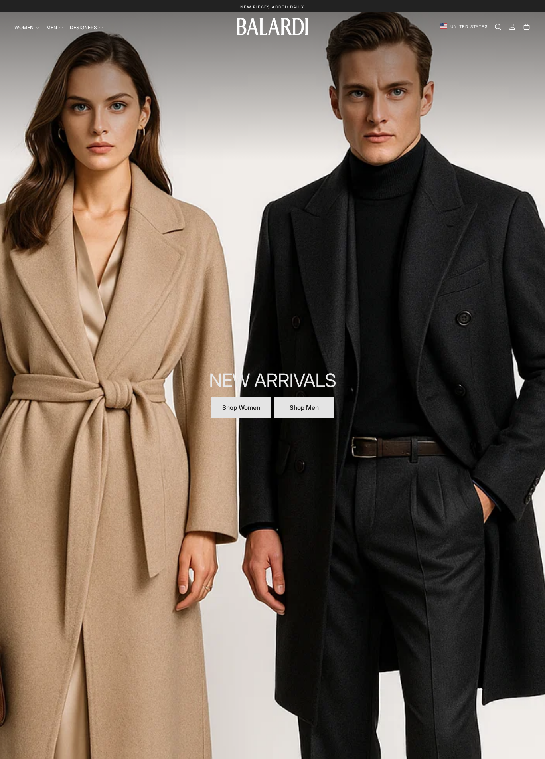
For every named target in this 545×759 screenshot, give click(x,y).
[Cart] (527, 26)
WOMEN (24, 27)
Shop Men (304, 407)
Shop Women (241, 407)
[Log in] (512, 26)
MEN (51, 27)
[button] (464, 27)
